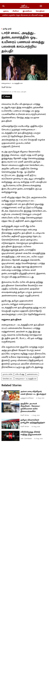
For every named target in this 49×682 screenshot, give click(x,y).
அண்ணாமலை (32, 374)
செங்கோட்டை (8, 378)
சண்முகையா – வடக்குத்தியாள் (25, 378)
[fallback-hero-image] (10, 395)
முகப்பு (6, 11)
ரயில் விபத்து (19, 374)
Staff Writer (7, 87)
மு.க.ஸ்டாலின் (7, 374)
